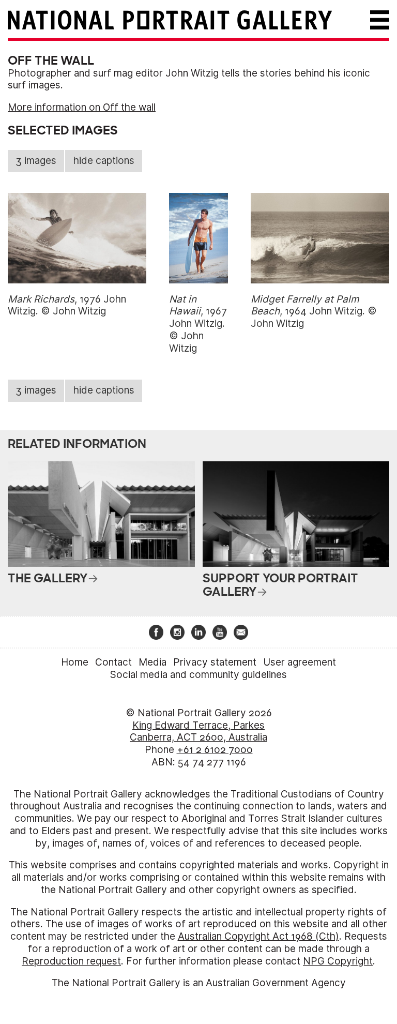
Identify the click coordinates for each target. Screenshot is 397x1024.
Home (74, 662)
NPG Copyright (338, 961)
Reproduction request (71, 961)
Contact (113, 662)
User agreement (299, 662)
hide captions (103, 161)
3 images (36, 161)
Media (152, 662)
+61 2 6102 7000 (215, 750)
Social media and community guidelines (198, 675)
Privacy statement (214, 662)
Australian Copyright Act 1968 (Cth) (258, 936)
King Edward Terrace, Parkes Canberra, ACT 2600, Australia (198, 731)
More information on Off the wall (82, 107)
